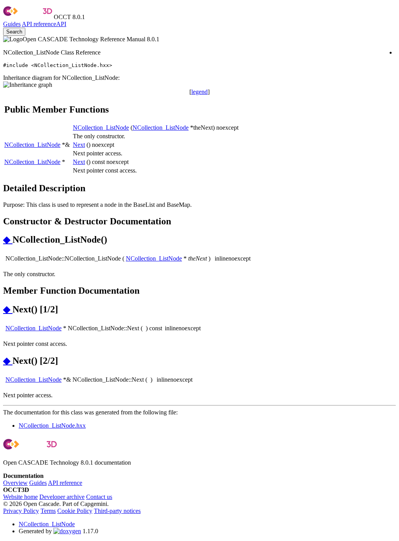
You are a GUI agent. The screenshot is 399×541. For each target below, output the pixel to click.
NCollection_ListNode (101, 127)
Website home (20, 496)
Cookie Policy (74, 511)
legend (199, 91)
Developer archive (62, 496)
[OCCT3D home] (27, 17)
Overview (15, 482)
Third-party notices (117, 511)
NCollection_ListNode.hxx (52, 425)
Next (79, 144)
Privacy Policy (21, 511)
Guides (12, 24)
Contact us (99, 496)
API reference (65, 482)
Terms (48, 511)
